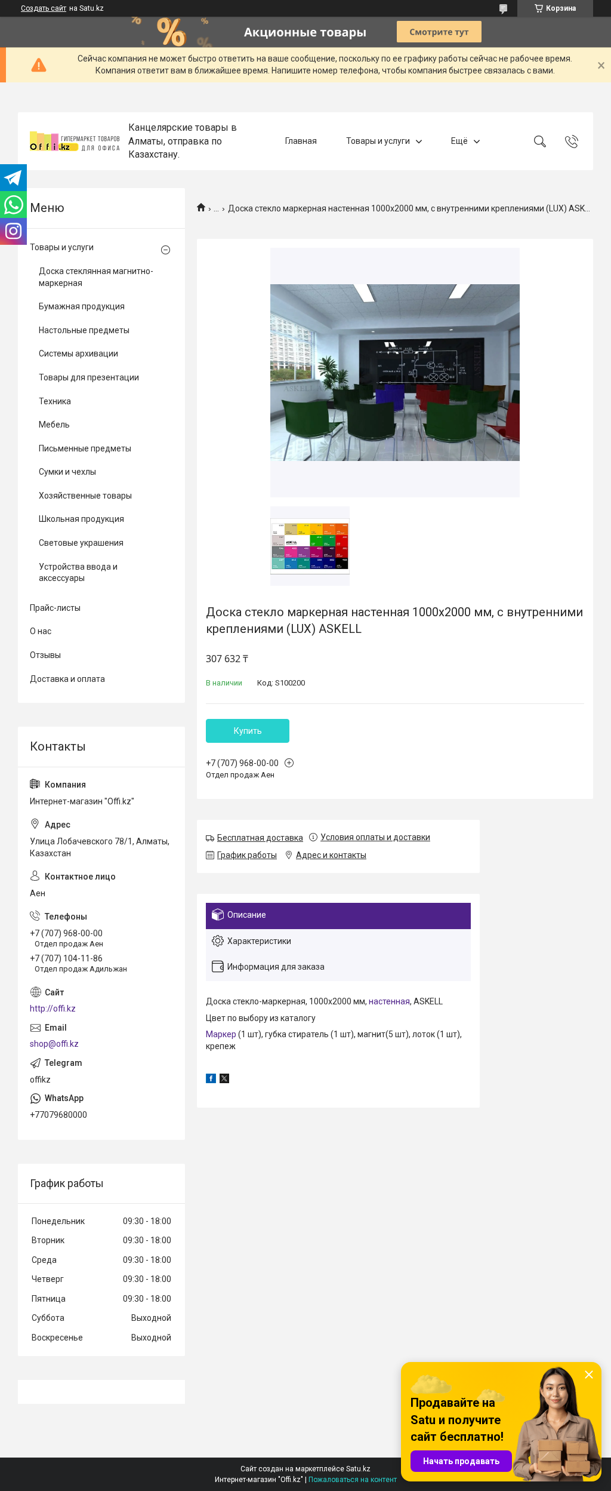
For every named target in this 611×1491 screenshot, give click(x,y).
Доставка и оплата (67, 679)
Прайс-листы (55, 608)
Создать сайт (43, 8)
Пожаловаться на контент (352, 1479)
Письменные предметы (85, 448)
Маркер (221, 1034)
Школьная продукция (81, 519)
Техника (55, 401)
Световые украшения (81, 543)
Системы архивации (78, 353)
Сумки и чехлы (67, 471)
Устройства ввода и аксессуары (78, 572)
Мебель (54, 424)
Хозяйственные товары (85, 495)
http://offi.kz (53, 1008)
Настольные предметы (84, 330)
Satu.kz (358, 1469)
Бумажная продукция (82, 306)
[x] (224, 1080)
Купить (248, 731)
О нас (40, 631)
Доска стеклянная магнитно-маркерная (96, 277)
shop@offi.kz (54, 1044)
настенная (389, 1001)
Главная (301, 141)
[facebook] (211, 1080)
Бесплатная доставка (260, 838)
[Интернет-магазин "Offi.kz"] (74, 141)
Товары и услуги (378, 141)
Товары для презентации (89, 377)
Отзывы (45, 655)
